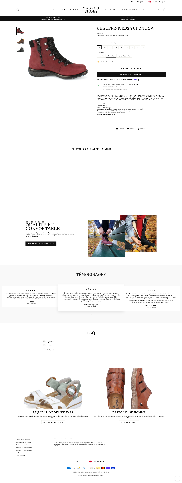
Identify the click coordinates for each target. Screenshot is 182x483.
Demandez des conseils (41, 244)
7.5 (116, 47)
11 (143, 47)
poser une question (131, 122)
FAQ (142, 10)
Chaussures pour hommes (23, 442)
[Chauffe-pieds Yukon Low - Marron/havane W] (37, 197)
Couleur (100, 52)
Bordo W (111, 56)
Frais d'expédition (102, 35)
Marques (52, 10)
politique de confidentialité (24, 450)
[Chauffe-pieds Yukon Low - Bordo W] (34, 197)
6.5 (105, 47)
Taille (105, 43)
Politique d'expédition (22, 445)
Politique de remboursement (24, 447)
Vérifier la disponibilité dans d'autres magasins (115, 89)
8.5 (127, 47)
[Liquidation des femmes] (53, 388)
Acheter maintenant (131, 75)
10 (137, 47)
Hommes (74, 10)
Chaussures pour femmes (23, 439)
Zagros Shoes (91, 9)
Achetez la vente (129, 422)
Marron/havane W (124, 56)
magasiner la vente (53, 422)
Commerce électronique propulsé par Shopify (91, 475)
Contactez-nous (20, 455)
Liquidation (110, 10)
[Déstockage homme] (129, 388)
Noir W (101, 56)
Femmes (63, 10)
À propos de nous (128, 10)
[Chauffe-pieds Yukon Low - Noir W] (31, 197)
